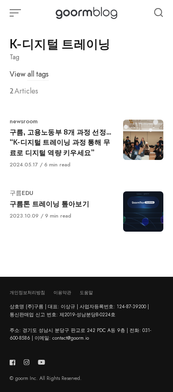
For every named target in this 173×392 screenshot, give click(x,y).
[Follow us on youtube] (41, 362)
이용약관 (62, 292)
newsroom (24, 121)
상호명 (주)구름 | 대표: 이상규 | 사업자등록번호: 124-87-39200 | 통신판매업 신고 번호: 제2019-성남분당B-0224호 (79, 310)
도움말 (86, 292)
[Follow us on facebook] (14, 362)
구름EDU (21, 193)
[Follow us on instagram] (27, 362)
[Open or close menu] (16, 13)
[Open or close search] (158, 12)
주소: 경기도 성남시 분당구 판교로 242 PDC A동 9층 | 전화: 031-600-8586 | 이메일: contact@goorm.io (80, 334)
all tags (38, 74)
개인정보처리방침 (27, 292)
